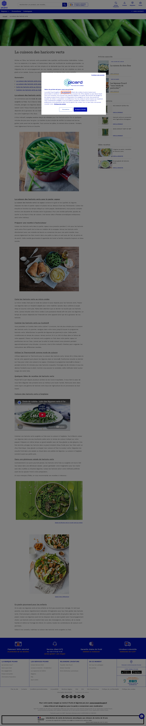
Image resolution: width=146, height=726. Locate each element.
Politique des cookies (60, 104)
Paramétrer (65, 109)
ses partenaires (66, 92)
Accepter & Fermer (80, 109)
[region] (73, 94)
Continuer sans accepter (97, 75)
